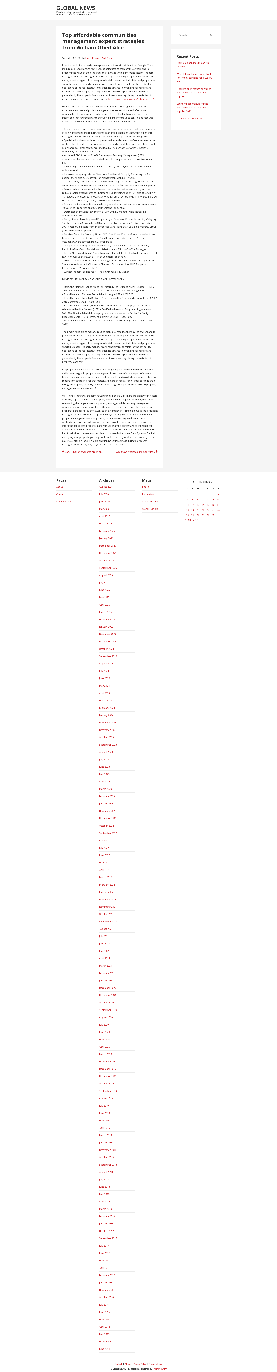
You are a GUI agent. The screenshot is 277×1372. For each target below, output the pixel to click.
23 (213, 510)
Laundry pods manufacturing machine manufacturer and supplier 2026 (192, 107)
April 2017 (104, 1267)
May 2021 (104, 951)
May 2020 (104, 1039)
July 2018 (104, 1179)
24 (218, 510)
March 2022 (105, 877)
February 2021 (107, 973)
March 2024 (105, 700)
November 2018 (107, 1150)
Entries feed (148, 494)
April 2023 (104, 781)
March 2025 (105, 612)
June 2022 (104, 855)
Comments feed (150, 501)
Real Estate (107, 58)
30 (213, 515)
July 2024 (104, 671)
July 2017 (104, 1245)
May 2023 (104, 774)
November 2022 (107, 818)
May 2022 (104, 862)
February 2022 (107, 884)
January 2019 (106, 1142)
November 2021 (107, 906)
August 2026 (106, 486)
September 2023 (108, 744)
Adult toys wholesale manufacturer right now (137, 451)
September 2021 (108, 921)
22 (208, 510)
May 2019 (104, 1120)
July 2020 (104, 1024)
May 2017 (104, 1260)
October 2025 (106, 560)
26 (192, 515)
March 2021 (105, 965)
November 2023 (107, 730)
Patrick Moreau (92, 58)
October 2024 (106, 648)
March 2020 (105, 1054)
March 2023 (105, 788)
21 (203, 510)
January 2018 (106, 1223)
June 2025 (104, 590)
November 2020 (107, 995)
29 (208, 515)
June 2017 (104, 1253)
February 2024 (107, 707)
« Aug (188, 519)
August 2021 (106, 928)
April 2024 (104, 693)
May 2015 (104, 1334)
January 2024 (106, 715)
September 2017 (108, 1238)
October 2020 (106, 1002)
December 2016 (107, 1290)
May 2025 (104, 597)
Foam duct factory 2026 (189, 118)
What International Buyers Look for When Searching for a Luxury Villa (194, 77)
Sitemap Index (155, 1364)
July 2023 (104, 759)
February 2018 (107, 1216)
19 (192, 510)
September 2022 (108, 833)
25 (187, 515)
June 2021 (104, 943)
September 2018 (108, 1164)
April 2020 (104, 1046)
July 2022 (104, 847)
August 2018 (106, 1172)
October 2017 (106, 1231)
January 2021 (106, 980)
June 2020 (104, 1032)
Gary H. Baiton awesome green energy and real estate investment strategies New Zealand (85, 451)
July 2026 (104, 494)
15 (208, 504)
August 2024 (106, 663)
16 (213, 504)
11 (187, 504)
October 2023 (106, 737)
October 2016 (106, 1297)
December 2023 (107, 722)
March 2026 (105, 523)
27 (197, 515)
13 (197, 504)
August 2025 (106, 575)
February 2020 (107, 1061)
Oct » (195, 519)
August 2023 (106, 752)
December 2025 (107, 545)
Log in (145, 486)
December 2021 (107, 899)
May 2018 (104, 1194)
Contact (60, 494)
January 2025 (106, 626)
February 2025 (107, 619)
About (59, 486)
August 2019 (106, 1098)
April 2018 (104, 1201)
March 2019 (105, 1135)
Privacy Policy (63, 501)
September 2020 (108, 1010)
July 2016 (104, 1304)
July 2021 (104, 936)
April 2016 (104, 1326)
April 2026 (104, 516)
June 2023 (104, 766)
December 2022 (107, 811)
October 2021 (106, 914)
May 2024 (104, 685)
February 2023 (107, 796)
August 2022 (106, 840)
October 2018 (106, 1157)
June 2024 (104, 678)
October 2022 (106, 825)
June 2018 (104, 1186)
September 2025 (108, 567)
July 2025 (104, 582)
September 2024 (108, 656)
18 (187, 510)
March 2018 (105, 1208)
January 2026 (106, 538)
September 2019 (108, 1091)
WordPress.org (150, 508)
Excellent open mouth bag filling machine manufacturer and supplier (194, 92)
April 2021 (104, 958)
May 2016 (104, 1319)
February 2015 (107, 1341)
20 (197, 510)
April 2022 (104, 870)
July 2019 (104, 1105)
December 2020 (107, 987)
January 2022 (106, 892)
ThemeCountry (160, 1368)
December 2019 (107, 1068)
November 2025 (107, 553)
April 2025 (104, 604)
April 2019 (104, 1127)
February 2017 (107, 1275)
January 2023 (106, 803)
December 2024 (107, 634)
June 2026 (104, 501)
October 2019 (106, 1083)
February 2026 (107, 531)
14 (203, 504)
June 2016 (104, 1312)
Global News (75, 7)
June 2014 (104, 1348)
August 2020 (106, 1017)
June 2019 (104, 1113)
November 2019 (107, 1076)
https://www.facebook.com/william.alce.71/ (131, 99)
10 (218, 499)
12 (192, 504)
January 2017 (106, 1282)
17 (218, 504)
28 (203, 515)
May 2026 (104, 508)
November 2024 (107, 641)
